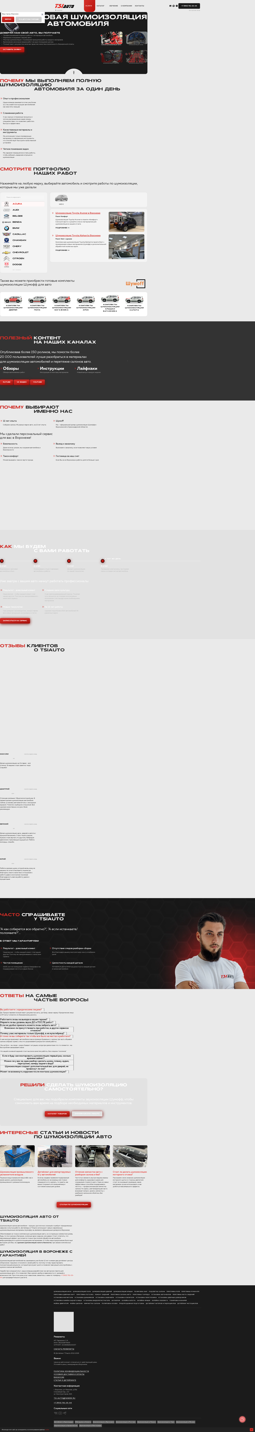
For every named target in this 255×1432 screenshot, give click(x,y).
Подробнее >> (62, 228)
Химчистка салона (92, 1303)
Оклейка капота (128, 1300)
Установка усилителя (125, 1297)
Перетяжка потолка (84, 1294)
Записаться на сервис (15, 620)
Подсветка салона (157, 1291)
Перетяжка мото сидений (184, 1294)
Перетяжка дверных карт (64, 1294)
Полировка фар (140, 1291)
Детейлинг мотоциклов (187, 1303)
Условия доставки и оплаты (69, 1374)
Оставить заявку (12, 49)
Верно (8, 19)
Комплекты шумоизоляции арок (85, 308)
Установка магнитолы (63, 1297)
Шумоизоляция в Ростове (125, 1422)
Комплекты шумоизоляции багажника (61, 308)
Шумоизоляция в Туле (166, 1422)
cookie (47, 1429)
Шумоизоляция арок (62, 1291)
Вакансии (59, 1377)
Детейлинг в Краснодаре (63, 1422)
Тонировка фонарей (178, 1300)
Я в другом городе (29, 19)
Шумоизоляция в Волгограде (90, 1425)
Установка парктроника (146, 1297)
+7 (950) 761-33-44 (189, 6)
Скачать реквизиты (64, 1349)
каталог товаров (57, 1114)
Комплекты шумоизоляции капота (134, 308)
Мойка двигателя (61, 1303)
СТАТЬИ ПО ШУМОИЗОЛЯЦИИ (74, 1204)
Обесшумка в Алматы (83, 1422)
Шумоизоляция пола (82, 1291)
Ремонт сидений (102, 1294)
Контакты (139, 6)
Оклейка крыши (143, 1300)
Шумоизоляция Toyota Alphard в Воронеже (78, 236)
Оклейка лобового (160, 1300)
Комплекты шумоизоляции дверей (13, 308)
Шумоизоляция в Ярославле (103, 1422)
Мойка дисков (76, 1303)
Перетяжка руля (173, 1291)
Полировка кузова (110, 1303)
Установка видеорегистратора (96, 1300)
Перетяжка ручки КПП (190, 1291)
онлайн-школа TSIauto (87, 1113)
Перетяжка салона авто (121, 1294)
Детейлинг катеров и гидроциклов (161, 1303)
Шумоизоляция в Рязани (147, 1422)
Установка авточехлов (161, 1294)
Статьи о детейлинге (65, 1380)
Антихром (116, 1300)
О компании (126, 6)
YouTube (37, 382)
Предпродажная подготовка (131, 1303)
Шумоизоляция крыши (123, 1291)
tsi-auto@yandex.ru (64, 1398)
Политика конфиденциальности (71, 1371)
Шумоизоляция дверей (102, 1291)
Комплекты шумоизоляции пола (37, 308)
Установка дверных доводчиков (172, 1297)
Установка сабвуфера (105, 1297)
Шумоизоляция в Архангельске (65, 1425)
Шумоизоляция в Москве (185, 1422)
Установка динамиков (84, 1297)
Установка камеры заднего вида (68, 1300)
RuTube (6, 382)
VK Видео (22, 382)
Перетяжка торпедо (141, 1294)
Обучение (113, 6)
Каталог (100, 6)
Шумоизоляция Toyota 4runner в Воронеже (77, 213)
